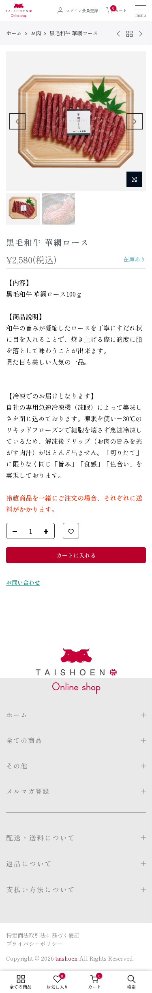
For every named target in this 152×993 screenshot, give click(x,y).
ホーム (14, 33)
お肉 (35, 33)
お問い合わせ (23, 582)
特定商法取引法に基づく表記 (43, 935)
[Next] (134, 121)
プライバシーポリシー (34, 944)
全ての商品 (24, 740)
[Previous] (17, 121)
